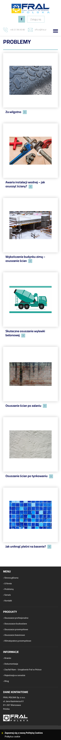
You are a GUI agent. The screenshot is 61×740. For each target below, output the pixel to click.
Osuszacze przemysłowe (16, 629)
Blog (6, 681)
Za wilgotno (13, 112)
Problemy (9, 589)
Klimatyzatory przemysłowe (17, 641)
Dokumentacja (11, 664)
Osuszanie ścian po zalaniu (23, 405)
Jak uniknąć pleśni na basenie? (25, 546)
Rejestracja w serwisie (14, 675)
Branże (7, 658)
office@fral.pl (40, 29)
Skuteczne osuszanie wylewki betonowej (25, 333)
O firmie (8, 583)
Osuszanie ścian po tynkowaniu (26, 476)
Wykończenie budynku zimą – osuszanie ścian (25, 259)
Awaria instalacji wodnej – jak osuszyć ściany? (25, 184)
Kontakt (8, 601)
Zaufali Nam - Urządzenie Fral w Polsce (22, 669)
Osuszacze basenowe (14, 635)
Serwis (7, 595)
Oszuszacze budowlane (15, 624)
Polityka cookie (12, 736)
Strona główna (11, 578)
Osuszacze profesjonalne (16, 618)
